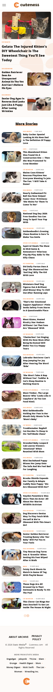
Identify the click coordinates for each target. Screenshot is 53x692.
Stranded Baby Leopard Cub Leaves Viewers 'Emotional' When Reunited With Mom (35, 447)
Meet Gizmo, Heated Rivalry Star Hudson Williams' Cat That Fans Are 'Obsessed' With (35, 323)
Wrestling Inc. (32, 671)
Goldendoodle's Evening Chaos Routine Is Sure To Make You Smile (36, 234)
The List (40, 667)
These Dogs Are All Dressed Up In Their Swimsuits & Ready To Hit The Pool (36, 588)
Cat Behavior (28, 170)
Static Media (19, 644)
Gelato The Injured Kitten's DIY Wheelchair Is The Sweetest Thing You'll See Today (24, 53)
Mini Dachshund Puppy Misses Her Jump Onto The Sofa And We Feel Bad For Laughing (37, 465)
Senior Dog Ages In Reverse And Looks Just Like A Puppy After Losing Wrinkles (13, 105)
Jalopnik (23, 659)
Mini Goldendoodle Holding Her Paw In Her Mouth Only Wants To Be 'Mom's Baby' (36, 415)
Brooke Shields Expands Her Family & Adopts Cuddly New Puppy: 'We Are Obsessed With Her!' (36, 482)
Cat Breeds (27, 425)
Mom (38, 663)
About (13, 637)
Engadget (11, 659)
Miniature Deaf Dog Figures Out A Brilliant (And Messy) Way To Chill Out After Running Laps (36, 288)
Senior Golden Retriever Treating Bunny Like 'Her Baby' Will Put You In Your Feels (36, 538)
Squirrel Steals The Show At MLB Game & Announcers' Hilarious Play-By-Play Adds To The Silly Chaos (36, 252)
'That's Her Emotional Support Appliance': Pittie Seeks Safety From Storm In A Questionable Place (36, 306)
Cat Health (6, 42)
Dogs (25, 581)
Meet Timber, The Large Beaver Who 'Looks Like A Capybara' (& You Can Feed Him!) (37, 397)
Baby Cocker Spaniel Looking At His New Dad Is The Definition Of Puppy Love (37, 138)
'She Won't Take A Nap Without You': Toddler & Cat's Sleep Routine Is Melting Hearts (35, 379)
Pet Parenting (28, 264)
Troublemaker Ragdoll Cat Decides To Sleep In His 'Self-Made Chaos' (35, 431)
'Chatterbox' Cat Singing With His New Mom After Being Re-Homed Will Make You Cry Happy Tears (36, 343)
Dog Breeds (6, 95)
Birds (25, 566)
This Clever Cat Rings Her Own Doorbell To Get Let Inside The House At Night (36, 604)
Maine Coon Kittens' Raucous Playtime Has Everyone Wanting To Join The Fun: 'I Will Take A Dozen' (36, 178)
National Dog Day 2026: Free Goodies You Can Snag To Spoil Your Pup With (35, 218)
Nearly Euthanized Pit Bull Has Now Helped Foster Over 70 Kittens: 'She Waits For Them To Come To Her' (35, 199)
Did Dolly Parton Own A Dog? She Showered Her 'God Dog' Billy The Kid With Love (35, 271)
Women (18, 671)
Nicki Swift (28, 667)
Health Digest (26, 663)
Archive (23, 637)
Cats (24, 149)
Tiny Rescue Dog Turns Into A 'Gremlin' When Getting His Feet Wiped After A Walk (35, 556)
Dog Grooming (29, 549)
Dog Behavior (7, 69)
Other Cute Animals (30, 243)
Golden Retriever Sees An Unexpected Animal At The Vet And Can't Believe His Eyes (13, 80)
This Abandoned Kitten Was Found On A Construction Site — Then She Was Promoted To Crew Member (36, 158)
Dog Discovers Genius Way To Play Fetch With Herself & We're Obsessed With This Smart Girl (37, 519)
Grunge (13, 663)
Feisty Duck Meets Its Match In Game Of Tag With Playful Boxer (35, 572)
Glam (41, 659)
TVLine (32, 659)
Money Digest (13, 667)
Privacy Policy (37, 637)
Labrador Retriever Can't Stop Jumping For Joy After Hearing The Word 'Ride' (36, 362)
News (25, 211)
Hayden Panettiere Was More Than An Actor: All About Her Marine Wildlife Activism (35, 500)
